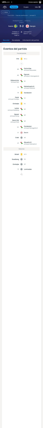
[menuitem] (15, 7)
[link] (14, 7)
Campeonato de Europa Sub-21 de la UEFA (5, 7)
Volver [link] (6, 12)
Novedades (16, 40)
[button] (37, 7)
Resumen (6, 40)
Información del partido (31, 40)
